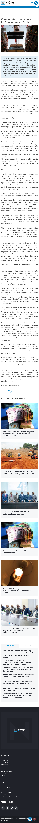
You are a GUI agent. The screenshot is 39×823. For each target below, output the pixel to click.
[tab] (10, 646)
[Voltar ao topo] (30, 819)
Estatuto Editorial (7, 788)
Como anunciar (6, 792)
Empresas (4, 762)
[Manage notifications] (34, 819)
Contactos (4, 794)
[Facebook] (7, 808)
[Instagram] (3, 808)
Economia (6, 391)
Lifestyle (4, 773)
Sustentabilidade (7, 771)
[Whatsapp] (16, 808)
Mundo (3, 769)
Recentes (10, 645)
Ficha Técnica (5, 790)
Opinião (3, 775)
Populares (28, 645)
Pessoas (4, 767)
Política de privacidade (9, 796)
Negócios (4, 764)
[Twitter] (12, 808)
